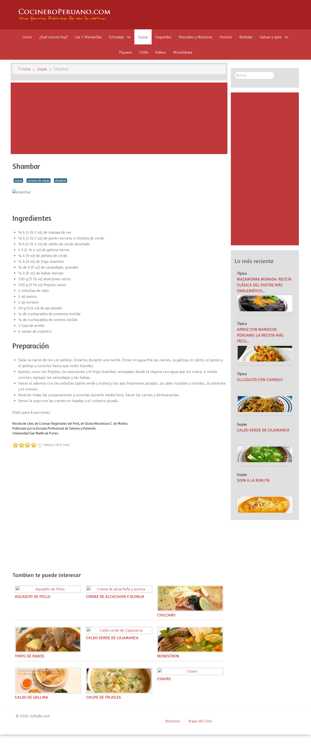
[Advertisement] (119, 118)
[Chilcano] (190, 598)
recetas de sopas (38, 180)
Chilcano (166, 615)
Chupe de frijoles (103, 697)
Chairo (164, 679)
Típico (242, 273)
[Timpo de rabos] (48, 639)
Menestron (168, 656)
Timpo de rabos (29, 656)
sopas (18, 180)
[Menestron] (190, 639)
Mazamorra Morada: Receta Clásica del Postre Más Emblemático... (264, 285)
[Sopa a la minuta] (265, 504)
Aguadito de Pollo (32, 596)
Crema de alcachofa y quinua (115, 596)
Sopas (242, 424)
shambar (60, 180)
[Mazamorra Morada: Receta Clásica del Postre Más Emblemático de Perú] (265, 303)
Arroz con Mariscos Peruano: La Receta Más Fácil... (260, 335)
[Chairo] (190, 671)
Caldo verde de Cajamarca (112, 638)
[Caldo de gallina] (48, 680)
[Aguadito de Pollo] (48, 589)
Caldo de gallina (31, 697)
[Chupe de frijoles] (119, 680)
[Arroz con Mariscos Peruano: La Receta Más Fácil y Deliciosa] (265, 353)
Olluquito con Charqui (260, 379)
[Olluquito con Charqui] (265, 403)
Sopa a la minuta (253, 480)
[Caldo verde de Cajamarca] (119, 630)
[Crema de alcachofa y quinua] (119, 589)
